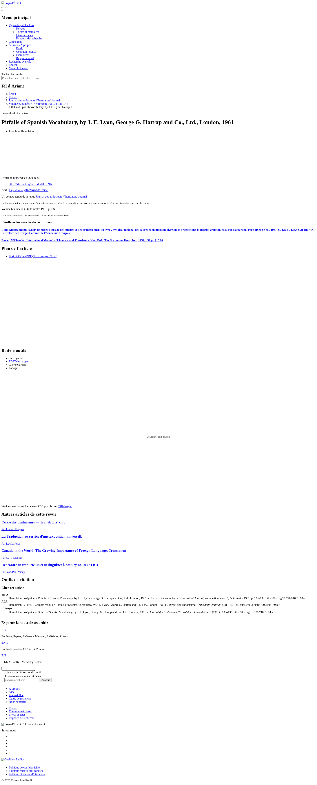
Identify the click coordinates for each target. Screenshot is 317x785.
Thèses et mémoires (27, 31)
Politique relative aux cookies (26, 770)
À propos (25, 45)
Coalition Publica (26, 51)
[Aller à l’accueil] (11, 3)
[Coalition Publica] (12, 759)
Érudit (19, 48)
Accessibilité (16, 695)
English (13, 64)
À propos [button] (14, 45)
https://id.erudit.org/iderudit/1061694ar (31, 184)
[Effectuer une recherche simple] (2, 7)
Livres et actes (24, 35)
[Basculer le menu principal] (2, 10)
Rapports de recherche (29, 38)
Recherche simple (11, 74)
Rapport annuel (25, 58)
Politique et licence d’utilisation (27, 774)
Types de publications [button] (21, 25)
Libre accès (22, 54)
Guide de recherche (20, 698)
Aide (11, 691)
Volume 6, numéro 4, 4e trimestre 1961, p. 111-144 (38, 103)
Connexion (15, 41)
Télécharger (65, 506)
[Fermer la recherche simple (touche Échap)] (6, 7)
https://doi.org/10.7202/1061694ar (28, 190)
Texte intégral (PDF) (21, 256)
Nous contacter (17, 701)
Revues (20, 28)
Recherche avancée (20, 61)
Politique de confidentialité (24, 767)
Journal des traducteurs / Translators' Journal (34, 100)
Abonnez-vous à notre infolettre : (23, 676)
